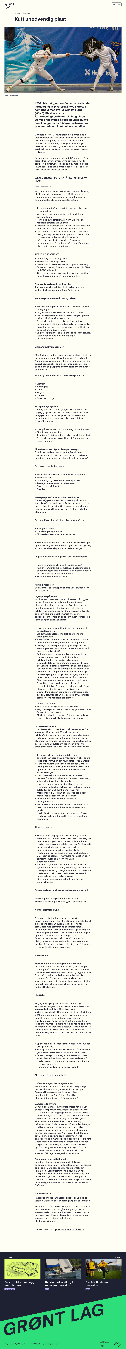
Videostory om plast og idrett (52, 258)
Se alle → (118, 1257)
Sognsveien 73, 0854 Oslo (15, 1344)
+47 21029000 (34, 1344)
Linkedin (79, 1229)
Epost (57, 1229)
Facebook (66, 1229)
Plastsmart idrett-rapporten (51, 261)
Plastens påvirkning (65, 267)
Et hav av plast (44, 267)
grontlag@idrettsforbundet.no (55, 1344)
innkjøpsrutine (71, 1153)
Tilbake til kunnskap (23, 13)
